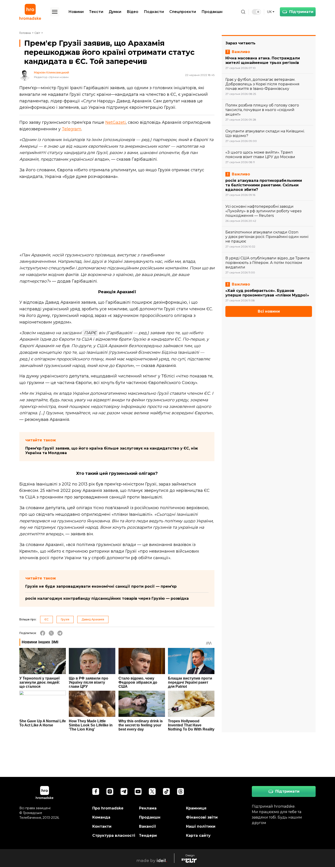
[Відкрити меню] (54, 11)
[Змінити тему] (256, 12)
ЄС (46, 619)
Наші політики (200, 826)
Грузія (65, 619)
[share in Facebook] (42, 633)
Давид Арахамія (93, 619)
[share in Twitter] (51, 633)
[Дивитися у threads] (180, 791)
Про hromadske (108, 808)
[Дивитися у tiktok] (166, 791)
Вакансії (147, 826)
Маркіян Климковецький (51, 72)
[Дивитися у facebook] (95, 791)
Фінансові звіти (202, 817)
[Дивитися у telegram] (124, 791)
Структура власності (113, 835)
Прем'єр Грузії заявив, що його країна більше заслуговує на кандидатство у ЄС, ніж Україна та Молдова (111, 450)
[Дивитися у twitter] (152, 791)
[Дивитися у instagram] (109, 791)
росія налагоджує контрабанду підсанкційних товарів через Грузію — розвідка (107, 598)
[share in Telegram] (59, 633)
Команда (101, 817)
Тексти (96, 12)
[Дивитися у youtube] (138, 791)
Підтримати (301, 12)
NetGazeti (115, 122)
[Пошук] (243, 11)
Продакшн (211, 12)
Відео (132, 12)
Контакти (101, 826)
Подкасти (154, 12)
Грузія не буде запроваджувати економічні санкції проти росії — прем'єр (101, 586)
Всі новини (269, 311)
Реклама (148, 808)
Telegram (71, 128)
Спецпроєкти (182, 12)
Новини (76, 12)
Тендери (148, 835)
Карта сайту (198, 835)
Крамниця (196, 808)
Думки (115, 12)
